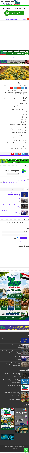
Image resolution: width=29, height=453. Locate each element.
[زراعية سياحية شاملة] (14, 11)
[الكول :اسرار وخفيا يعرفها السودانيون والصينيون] (25, 375)
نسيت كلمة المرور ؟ (23, 240)
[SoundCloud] (9, 222)
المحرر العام (24, 85)
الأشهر (21, 189)
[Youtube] (12, 222)
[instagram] (7, 222)
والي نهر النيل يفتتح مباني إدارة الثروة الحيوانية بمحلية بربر (12, 357)
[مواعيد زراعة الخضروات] (25, 400)
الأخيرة (26, 189)
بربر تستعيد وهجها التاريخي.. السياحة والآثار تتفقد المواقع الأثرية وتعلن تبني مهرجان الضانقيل (12, 364)
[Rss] (23, 222)
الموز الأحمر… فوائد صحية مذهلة (18, 180)
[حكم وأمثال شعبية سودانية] (25, 388)
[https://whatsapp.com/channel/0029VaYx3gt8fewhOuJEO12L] (14, 52)
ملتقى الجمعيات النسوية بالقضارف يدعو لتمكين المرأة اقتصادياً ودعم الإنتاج (11, 351)
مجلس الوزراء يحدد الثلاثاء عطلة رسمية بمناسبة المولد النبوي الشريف (11, 339)
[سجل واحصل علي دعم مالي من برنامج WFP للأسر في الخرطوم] (25, 381)
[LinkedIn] (15, 222)
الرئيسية (26, 57)
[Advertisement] (14, 36)
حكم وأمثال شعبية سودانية (14, 385)
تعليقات (16, 189)
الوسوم (11, 189)
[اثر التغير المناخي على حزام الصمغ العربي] (25, 395)
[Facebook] (20, 222)
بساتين (14, 57)
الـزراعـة (18, 57)
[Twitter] (17, 222)
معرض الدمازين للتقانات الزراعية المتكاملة (10, 182)
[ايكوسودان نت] (14, 2)
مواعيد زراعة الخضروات (15, 399)
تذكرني (15, 238)
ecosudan (12, 446)
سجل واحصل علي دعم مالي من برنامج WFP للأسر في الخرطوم (11, 380)
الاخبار (22, 57)
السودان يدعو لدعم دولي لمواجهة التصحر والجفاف (16, 19)
